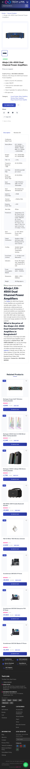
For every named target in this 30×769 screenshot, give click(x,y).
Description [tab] (6, 132)
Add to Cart (10, 105)
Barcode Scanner (20, 724)
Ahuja (8, 301)
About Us (4, 737)
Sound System (12, 13)
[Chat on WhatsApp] (25, 764)
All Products (5, 709)
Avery (17, 722)
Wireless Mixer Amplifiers (17, 98)
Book (17, 727)
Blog (3, 734)
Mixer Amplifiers (23, 96)
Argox (17, 719)
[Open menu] (3, 2)
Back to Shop (7, 121)
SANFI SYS (18, 767)
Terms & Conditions (7, 745)
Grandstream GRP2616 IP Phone (12, 573)
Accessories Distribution (19, 712)
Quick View (15, 388)
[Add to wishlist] (18, 105)
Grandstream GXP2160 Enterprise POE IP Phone (14, 609)
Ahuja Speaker (20, 716)
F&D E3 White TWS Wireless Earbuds (14, 538)
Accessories (19, 709)
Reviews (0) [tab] (17, 132)
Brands (3, 712)
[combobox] (13, 5)
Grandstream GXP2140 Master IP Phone (14, 643)
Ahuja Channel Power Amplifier (19, 99)
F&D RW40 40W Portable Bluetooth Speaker (13, 504)
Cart (3, 715)
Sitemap (4, 755)
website (6, 350)
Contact (4, 740)
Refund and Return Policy (7, 748)
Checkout (4, 717)
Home (4, 13)
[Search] (26, 5)
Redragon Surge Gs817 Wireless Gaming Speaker (12, 399)
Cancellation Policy (7, 752)
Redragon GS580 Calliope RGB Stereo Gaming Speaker (14, 469)
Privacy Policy (5, 742)
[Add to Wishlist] (26, 381)
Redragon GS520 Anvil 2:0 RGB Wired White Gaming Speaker (14, 434)
